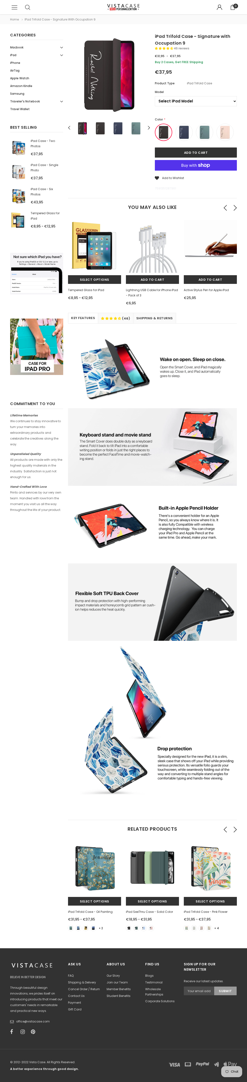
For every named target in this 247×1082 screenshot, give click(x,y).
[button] (164, 48)
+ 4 (216, 928)
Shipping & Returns (154, 318)
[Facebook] (13, 1032)
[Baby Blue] (143, 928)
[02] (78, 928)
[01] (71, 928)
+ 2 (101, 928)
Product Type (165, 83)
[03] (86, 928)
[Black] (128, 928)
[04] (93, 928)
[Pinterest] (34, 1032)
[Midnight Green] (136, 928)
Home (14, 19)
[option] (109, 76)
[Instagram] (24, 1032)
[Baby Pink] (151, 928)
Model (159, 92)
